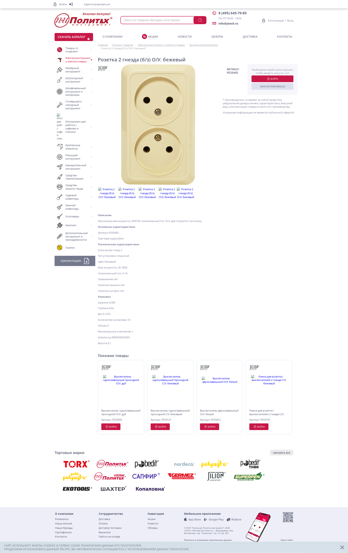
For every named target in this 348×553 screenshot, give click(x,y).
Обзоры (217, 36)
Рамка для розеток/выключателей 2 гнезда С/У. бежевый (266, 412)
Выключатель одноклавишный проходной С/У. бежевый (170, 412)
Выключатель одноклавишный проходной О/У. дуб (120, 412)
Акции (153, 36)
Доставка (250, 36)
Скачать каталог (71, 37)
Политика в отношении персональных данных (208, 540)
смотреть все (281, 452)
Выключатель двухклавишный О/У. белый (219, 412)
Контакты (284, 36)
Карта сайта (287, 540)
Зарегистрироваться (272, 86)
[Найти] (200, 20)
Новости (185, 36)
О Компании (112, 36)
